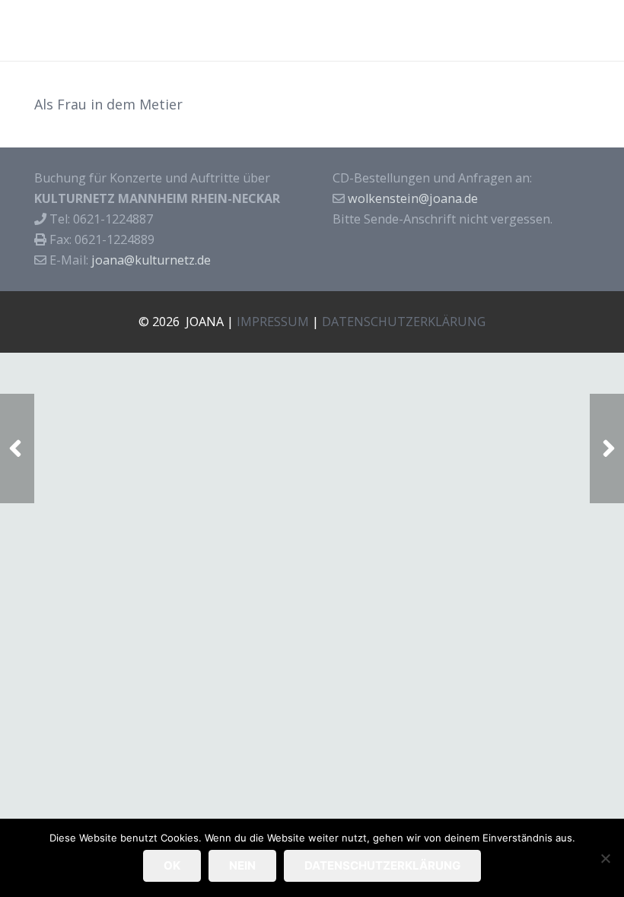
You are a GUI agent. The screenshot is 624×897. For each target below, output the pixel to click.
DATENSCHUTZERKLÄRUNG (404, 321)
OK (172, 865)
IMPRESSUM (273, 321)
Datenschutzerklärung (382, 865)
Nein (242, 865)
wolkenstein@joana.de (413, 198)
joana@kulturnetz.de (151, 260)
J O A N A (50, 30)
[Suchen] (602, 30)
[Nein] (605, 858)
